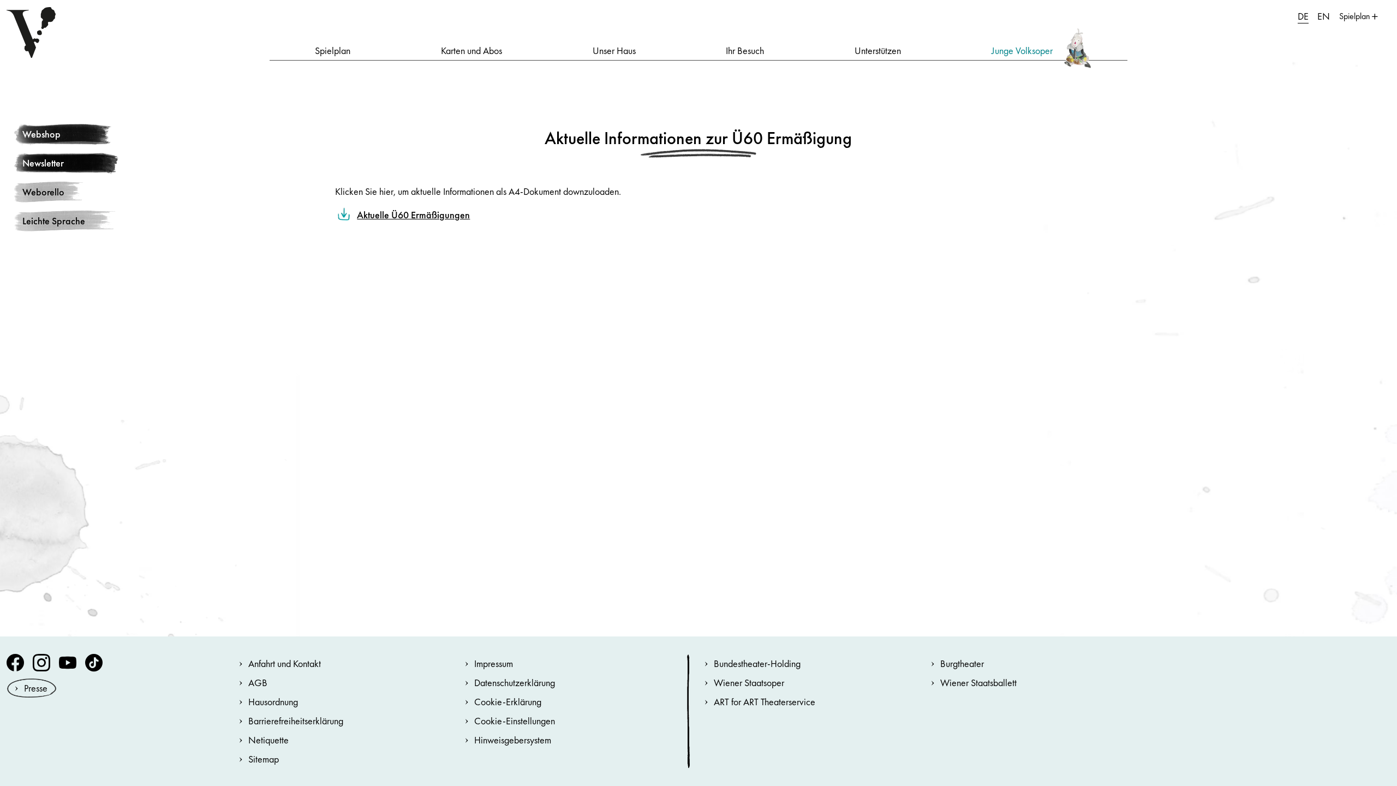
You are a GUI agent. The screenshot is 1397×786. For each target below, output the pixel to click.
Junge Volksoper (1022, 50)
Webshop (41, 134)
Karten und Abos (471, 50)
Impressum (493, 663)
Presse (35, 688)
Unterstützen (878, 50)
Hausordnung (273, 701)
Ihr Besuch (745, 50)
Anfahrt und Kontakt (284, 663)
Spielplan (332, 50)
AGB (257, 682)
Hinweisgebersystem (512, 740)
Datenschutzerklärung (514, 682)
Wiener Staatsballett (978, 682)
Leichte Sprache (53, 221)
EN (1323, 16)
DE (1303, 16)
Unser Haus (614, 50)
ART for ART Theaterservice (764, 701)
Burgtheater (962, 663)
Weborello (43, 192)
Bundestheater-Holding (757, 663)
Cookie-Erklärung (507, 701)
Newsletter (43, 163)
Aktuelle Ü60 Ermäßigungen (413, 215)
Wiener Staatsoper (749, 682)
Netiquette (268, 740)
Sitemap (263, 759)
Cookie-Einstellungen (514, 720)
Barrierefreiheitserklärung (295, 720)
